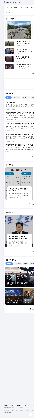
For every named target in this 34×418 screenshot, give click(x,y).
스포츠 (15, 2)
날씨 (19, 2)
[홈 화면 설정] (30, 414)
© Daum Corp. (7, 412)
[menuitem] (7, 7)
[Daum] (5, 2)
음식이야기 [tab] (16, 97)
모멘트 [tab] (25, 264)
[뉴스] (7, 2)
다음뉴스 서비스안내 (9, 405)
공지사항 (27, 405)
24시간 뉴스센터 (19, 405)
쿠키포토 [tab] (9, 264)
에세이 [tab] (8, 97)
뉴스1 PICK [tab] (18, 264)
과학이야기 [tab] (25, 97)
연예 (11, 2)
